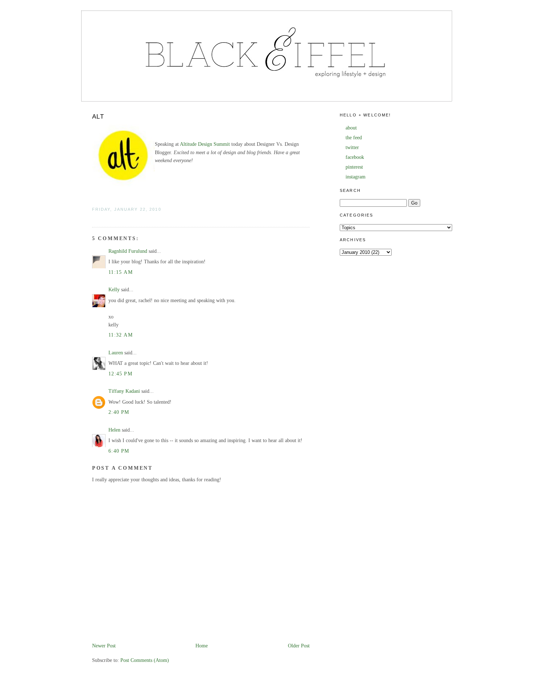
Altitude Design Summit (205, 144)
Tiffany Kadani (124, 391)
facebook (355, 157)
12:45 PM (120, 373)
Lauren (115, 352)
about (351, 128)
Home (201, 645)
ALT (98, 116)
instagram (355, 177)
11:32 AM (120, 335)
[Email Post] (93, 217)
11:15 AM (120, 272)
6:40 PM (118, 451)
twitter (352, 147)
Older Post (299, 645)
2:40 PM (118, 412)
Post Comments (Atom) (144, 660)
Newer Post (104, 645)
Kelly (114, 289)
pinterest (354, 167)
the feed (354, 137)
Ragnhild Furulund (127, 251)
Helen (114, 430)
